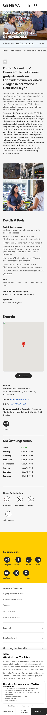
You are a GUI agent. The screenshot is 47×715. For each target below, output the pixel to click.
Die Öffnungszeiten (25, 43)
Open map (23, 376)
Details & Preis (7, 43)
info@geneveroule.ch (19, 399)
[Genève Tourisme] (11, 5)
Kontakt (40, 43)
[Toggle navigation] (42, 5)
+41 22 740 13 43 (18, 404)
